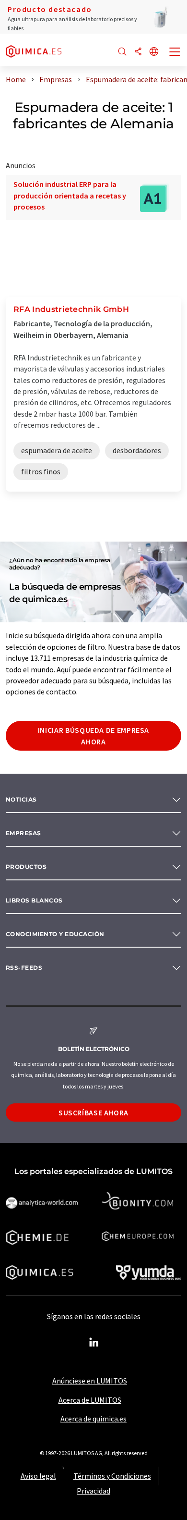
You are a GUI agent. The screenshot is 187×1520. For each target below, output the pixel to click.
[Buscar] (122, 52)
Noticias (21, 799)
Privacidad (93, 1490)
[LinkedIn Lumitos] (93, 1342)
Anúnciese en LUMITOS (89, 1380)
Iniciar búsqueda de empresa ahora (93, 735)
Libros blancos (34, 900)
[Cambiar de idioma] (154, 52)
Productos (26, 866)
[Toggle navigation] (175, 53)
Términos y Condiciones (112, 1476)
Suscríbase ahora (93, 1112)
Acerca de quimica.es (93, 1418)
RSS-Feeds (24, 967)
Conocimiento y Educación (55, 934)
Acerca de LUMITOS (89, 1400)
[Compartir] (138, 52)
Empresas (23, 833)
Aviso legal (38, 1476)
